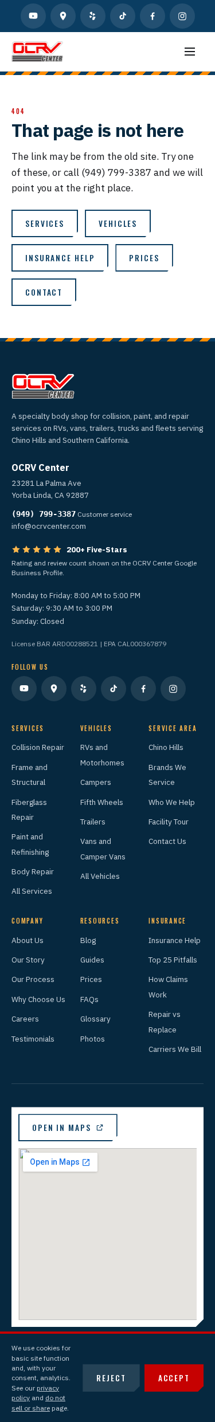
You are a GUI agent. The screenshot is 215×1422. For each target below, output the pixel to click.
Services (44, 223)
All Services (31, 891)
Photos (92, 1039)
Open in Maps (61, 1127)
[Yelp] (92, 16)
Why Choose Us (38, 999)
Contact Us (167, 841)
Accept (174, 1378)
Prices (144, 258)
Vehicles (118, 223)
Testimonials (32, 1039)
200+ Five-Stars (97, 549)
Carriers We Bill (174, 1049)
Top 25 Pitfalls (172, 959)
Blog (88, 940)
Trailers (92, 821)
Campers (95, 782)
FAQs (89, 999)
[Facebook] (152, 16)
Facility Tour (168, 821)
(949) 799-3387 (43, 513)
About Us (27, 940)
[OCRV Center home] (37, 51)
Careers (25, 1019)
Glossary (95, 1019)
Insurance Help (174, 940)
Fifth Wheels (101, 802)
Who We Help (171, 802)
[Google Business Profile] (63, 16)
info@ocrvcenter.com (48, 526)
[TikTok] (122, 16)
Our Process (32, 979)
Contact (43, 292)
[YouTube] (33, 16)
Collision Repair (37, 747)
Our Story (28, 959)
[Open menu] (190, 51)
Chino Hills (165, 747)
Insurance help (60, 258)
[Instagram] (182, 16)
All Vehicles (100, 876)
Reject (111, 1378)
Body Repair (32, 871)
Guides (92, 959)
